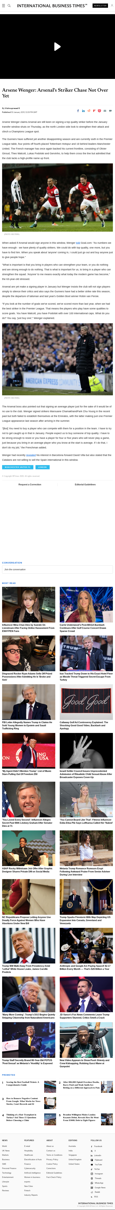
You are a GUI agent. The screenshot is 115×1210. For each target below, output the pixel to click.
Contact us (50, 1151)
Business (6, 1159)
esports (27, 1182)
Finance (27, 1164)
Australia (72, 1146)
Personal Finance (9, 1168)
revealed (31, 455)
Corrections (51, 1168)
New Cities (28, 1186)
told (78, 242)
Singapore (73, 1155)
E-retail (27, 1146)
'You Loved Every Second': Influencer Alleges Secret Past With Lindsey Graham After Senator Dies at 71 (27, 823)
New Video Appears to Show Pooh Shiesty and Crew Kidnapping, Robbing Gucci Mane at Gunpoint (84, 1063)
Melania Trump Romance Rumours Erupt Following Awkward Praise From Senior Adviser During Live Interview (85, 871)
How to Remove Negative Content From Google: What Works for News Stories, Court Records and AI (23, 1101)
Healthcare (28, 1155)
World (4, 1146)
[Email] (104, 110)
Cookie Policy (52, 1164)
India (71, 1151)
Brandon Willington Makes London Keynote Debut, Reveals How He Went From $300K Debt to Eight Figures (81, 1117)
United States (74, 1164)
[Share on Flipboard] (94, 110)
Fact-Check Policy (53, 1177)
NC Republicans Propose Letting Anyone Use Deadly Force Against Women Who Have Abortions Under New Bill (26, 920)
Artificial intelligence (32, 1173)
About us (50, 1146)
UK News (6, 1151)
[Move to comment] (110, 110)
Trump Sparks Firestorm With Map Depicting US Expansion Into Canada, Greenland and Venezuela (85, 920)
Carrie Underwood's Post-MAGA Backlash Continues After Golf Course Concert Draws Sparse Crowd (83, 628)
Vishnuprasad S (12, 108)
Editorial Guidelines (85, 484)
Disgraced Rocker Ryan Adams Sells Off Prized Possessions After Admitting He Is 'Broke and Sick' (27, 676)
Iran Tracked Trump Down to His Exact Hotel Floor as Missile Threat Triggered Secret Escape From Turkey (86, 676)
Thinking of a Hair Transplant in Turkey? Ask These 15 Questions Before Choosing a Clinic (21, 1117)
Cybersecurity (29, 1168)
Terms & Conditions (54, 1155)
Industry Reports (31, 1195)
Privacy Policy (52, 1159)
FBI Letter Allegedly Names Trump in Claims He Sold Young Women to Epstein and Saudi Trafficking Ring (27, 725)
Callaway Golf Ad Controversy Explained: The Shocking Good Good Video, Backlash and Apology (84, 725)
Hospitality (28, 1151)
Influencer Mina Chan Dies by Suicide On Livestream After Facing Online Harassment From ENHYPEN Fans (28, 628)
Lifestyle (5, 1182)
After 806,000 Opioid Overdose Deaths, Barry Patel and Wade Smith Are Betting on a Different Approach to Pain (81, 1085)
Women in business (32, 1177)
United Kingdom (75, 1159)
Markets (5, 1155)
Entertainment (7, 1177)
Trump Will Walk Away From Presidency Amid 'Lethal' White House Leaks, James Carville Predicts (26, 969)
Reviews (5, 1191)
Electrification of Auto (33, 1159)
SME (4, 1164)
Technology (6, 1173)
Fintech (27, 1191)
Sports (4, 1186)
